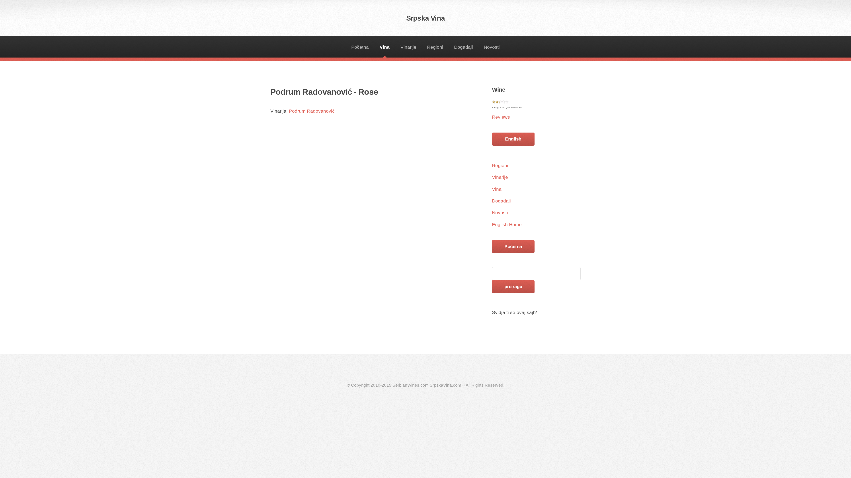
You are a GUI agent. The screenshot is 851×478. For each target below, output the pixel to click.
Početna (360, 47)
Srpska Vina (425, 18)
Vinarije (408, 47)
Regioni (435, 47)
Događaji (463, 47)
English (513, 139)
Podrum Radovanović (312, 111)
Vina (385, 47)
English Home (507, 224)
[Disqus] (370, 195)
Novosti (492, 47)
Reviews (501, 117)
